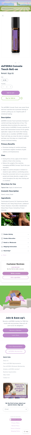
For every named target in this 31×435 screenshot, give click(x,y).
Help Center (6, 374)
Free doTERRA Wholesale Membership (14, 366)
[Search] (28, 8)
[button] (15, 234)
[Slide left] (12, 63)
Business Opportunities (9, 372)
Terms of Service (15, 428)
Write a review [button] (15, 273)
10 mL (4, 80)
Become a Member (15, 330)
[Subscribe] (26, 409)
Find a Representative (15, 346)
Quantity (3, 83)
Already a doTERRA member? (11, 369)
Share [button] (4, 255)
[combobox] (15, 8)
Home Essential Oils (17, 416)
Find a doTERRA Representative (12, 363)
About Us (5, 360)
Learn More (15, 335)
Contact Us (6, 377)
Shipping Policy (15, 431)
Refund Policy (15, 425)
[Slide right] (19, 63)
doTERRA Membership (15, 351)
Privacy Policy (15, 423)
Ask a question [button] (15, 277)
